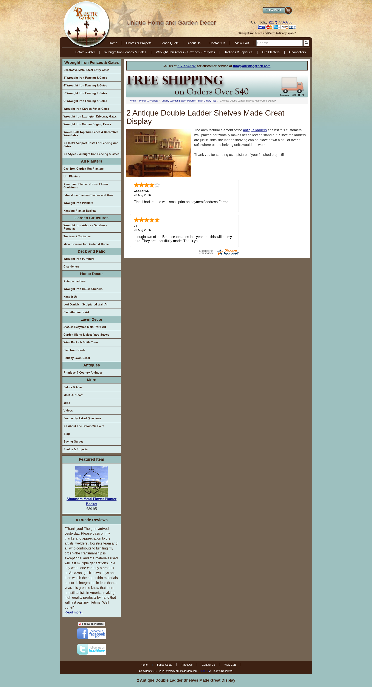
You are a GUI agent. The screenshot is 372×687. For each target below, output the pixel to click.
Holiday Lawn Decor (77, 358)
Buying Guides (73, 441)
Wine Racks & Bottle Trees (81, 342)
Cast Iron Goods (74, 350)
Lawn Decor (91, 319)
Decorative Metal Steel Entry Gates (86, 70)
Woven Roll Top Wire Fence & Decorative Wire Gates (91, 133)
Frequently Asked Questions (82, 418)
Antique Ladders (74, 281)
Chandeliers (297, 52)
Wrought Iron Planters (78, 203)
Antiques (91, 365)
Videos (68, 410)
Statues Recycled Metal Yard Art (85, 327)
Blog (67, 433)
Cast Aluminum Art (76, 312)
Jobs (67, 402)
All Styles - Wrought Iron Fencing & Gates (91, 154)
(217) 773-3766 (281, 22)
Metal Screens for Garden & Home (86, 244)
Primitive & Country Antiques (83, 372)
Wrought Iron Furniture (79, 258)
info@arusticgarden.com (251, 66)
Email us (204, 671)
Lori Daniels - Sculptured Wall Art (86, 304)
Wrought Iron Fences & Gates (125, 52)
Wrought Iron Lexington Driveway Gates (90, 116)
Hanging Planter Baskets (80, 210)
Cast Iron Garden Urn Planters (84, 168)
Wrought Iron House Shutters (83, 289)
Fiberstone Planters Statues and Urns (88, 195)
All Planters (91, 161)
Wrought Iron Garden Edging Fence (87, 124)
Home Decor (91, 274)
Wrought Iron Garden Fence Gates (86, 108)
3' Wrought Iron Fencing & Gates (85, 77)
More (91, 380)
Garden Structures (91, 218)
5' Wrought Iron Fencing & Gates (85, 93)
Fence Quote (169, 43)
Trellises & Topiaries (239, 52)
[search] (279, 43)
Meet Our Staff (73, 395)
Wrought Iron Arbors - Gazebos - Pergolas (185, 52)
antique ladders (255, 130)
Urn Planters (271, 52)
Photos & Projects (139, 43)
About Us (194, 43)
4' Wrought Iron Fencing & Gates (85, 85)
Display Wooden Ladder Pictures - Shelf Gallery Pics (188, 100)
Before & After (85, 52)
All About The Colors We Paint (84, 426)
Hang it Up (71, 296)
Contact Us (217, 43)
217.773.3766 (186, 66)
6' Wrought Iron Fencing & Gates (85, 101)
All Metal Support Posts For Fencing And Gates (91, 144)
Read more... (74, 612)
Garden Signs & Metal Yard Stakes (86, 334)
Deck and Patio (91, 251)
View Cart (242, 43)
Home (113, 43)
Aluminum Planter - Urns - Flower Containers (86, 186)
